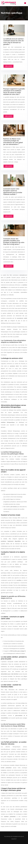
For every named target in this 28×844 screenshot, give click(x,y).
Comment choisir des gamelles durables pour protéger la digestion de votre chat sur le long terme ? (13, 241)
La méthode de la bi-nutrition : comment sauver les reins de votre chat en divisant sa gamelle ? (13, 41)
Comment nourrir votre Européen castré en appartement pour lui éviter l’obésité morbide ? (12, 191)
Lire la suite (8, 66)
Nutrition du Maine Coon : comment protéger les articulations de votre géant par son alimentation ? (13, 141)
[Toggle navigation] (25, 3)
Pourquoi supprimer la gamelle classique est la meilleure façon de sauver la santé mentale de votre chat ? (14, 91)
